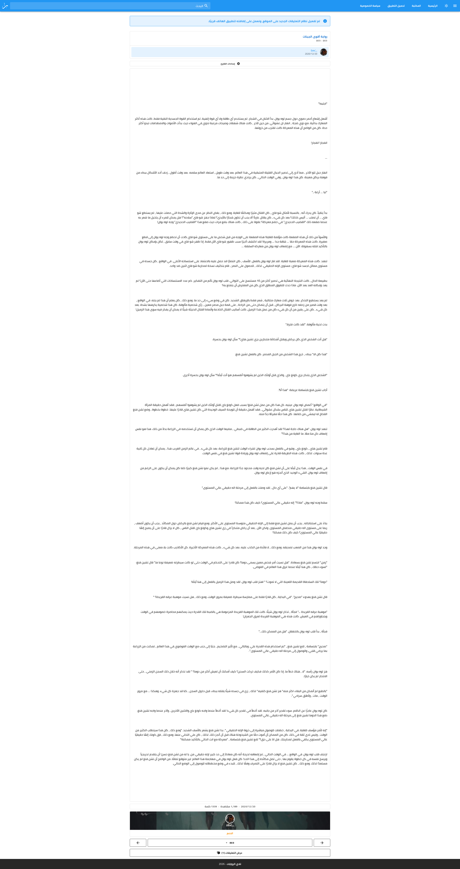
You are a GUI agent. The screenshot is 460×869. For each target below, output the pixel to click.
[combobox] (110, 5)
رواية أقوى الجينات (315, 36)
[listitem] (230, 52)
